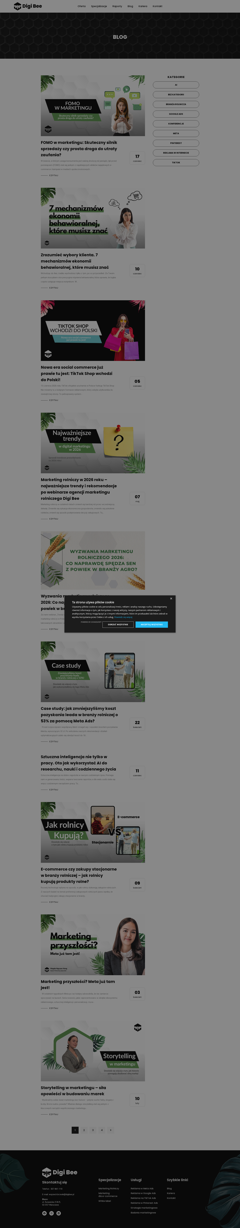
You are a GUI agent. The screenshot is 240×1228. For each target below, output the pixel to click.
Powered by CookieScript (91, 622)
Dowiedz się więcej (123, 617)
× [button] (171, 599)
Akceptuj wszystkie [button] (152, 624)
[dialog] (120, 614)
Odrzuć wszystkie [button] (118, 624)
